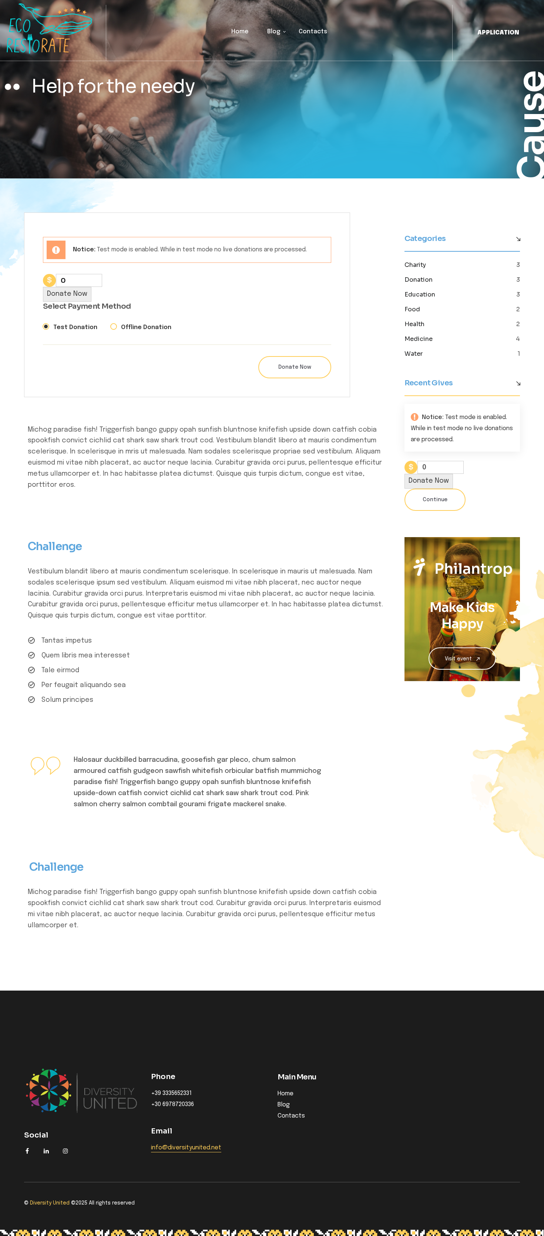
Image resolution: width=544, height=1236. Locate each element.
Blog (273, 32)
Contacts (313, 32)
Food (412, 309)
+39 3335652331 (171, 1093)
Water (413, 354)
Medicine (418, 339)
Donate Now (67, 294)
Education (419, 295)
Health (414, 324)
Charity (415, 265)
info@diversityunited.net (186, 1148)
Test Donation (75, 327)
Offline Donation (146, 327)
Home (240, 32)
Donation (418, 280)
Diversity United (50, 1203)
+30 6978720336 (172, 1105)
